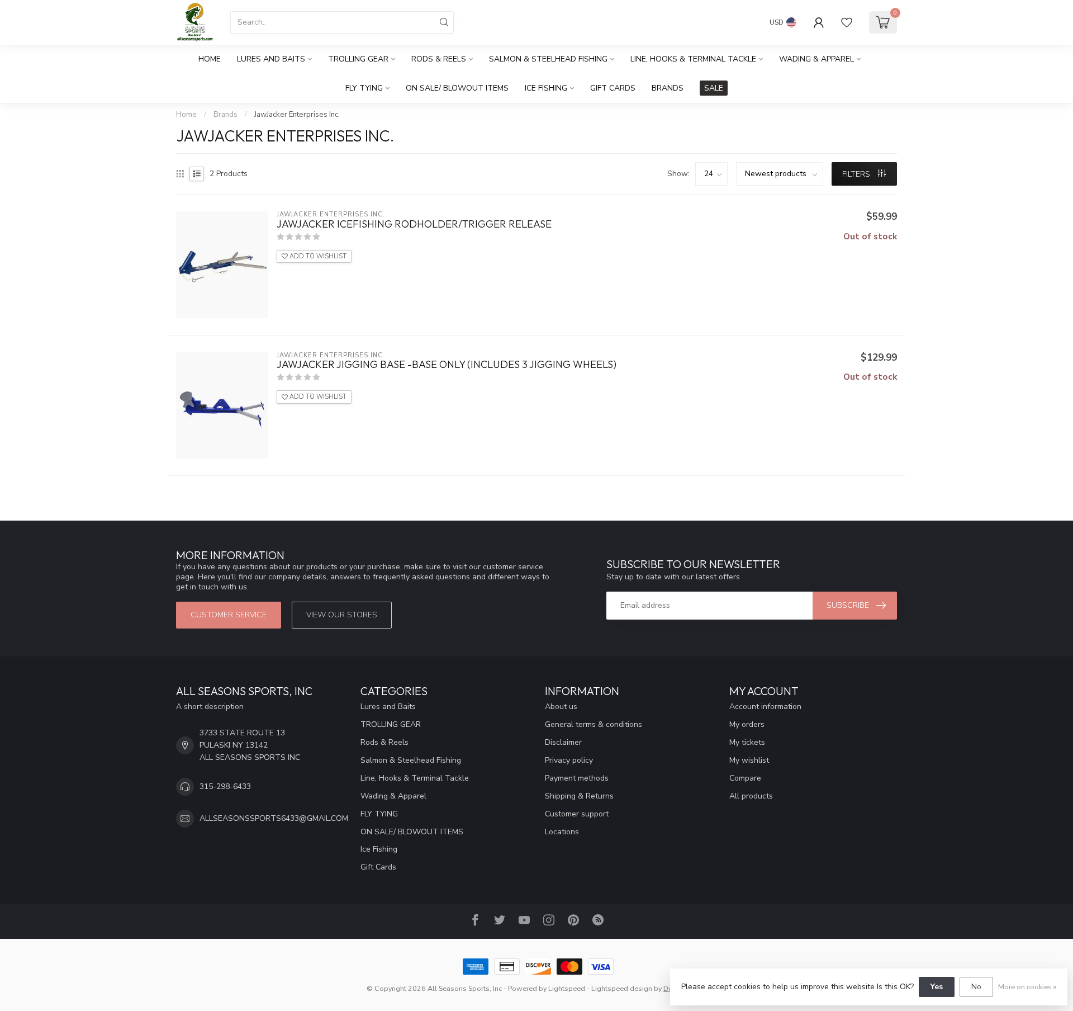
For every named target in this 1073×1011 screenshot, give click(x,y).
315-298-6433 (225, 786)
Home (209, 59)
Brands (667, 88)
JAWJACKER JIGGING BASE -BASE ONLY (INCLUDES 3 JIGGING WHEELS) (446, 364)
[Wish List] (846, 22)
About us (561, 706)
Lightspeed (566, 988)
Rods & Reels (438, 59)
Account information (765, 706)
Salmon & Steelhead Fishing (548, 59)
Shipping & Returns (579, 796)
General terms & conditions (593, 724)
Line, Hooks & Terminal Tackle (693, 59)
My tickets (747, 742)
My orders (747, 724)
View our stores (341, 615)
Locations (562, 831)
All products (751, 796)
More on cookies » (1027, 986)
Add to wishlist (317, 256)
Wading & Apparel (816, 59)
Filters (857, 174)
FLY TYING (364, 88)
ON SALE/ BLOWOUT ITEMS (457, 88)
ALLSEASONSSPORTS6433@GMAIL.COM (274, 818)
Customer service (229, 615)
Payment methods (577, 778)
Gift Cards (612, 88)
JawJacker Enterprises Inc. (297, 115)
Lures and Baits (271, 59)
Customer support (577, 814)
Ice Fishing (546, 88)
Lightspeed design (621, 988)
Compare (745, 778)
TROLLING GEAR (358, 59)
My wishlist (749, 760)
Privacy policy (569, 760)
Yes (936, 986)
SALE (713, 88)
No (976, 986)
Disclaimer (563, 742)
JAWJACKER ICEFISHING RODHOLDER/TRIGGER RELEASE (414, 224)
